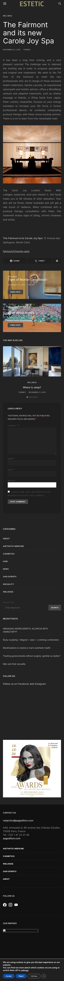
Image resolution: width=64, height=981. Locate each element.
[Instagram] (11, 905)
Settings (34, 976)
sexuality (8, 584)
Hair (5, 561)
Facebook (24, 683)
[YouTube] (16, 905)
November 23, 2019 (11, 50)
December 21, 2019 (37, 392)
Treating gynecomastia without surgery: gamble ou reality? (31, 656)
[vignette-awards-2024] (32, 768)
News (6, 569)
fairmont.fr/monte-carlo (16, 251)
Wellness (7, 16)
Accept (8, 976)
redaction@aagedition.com (18, 820)
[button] (27, 397)
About (6, 538)
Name (11, 458)
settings (24, 970)
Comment (12, 426)
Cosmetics (8, 554)
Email (11, 469)
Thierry (27, 50)
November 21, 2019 (16, 285)
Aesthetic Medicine (13, 546)
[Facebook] (5, 905)
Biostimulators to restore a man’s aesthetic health (26, 648)
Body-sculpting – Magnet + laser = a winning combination (31, 639)
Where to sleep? (32, 387)
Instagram (40, 683)
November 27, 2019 (16, 318)
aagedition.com (11, 838)
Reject (21, 976)
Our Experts (10, 576)
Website (11, 481)
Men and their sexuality (14, 664)
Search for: (8, 602)
